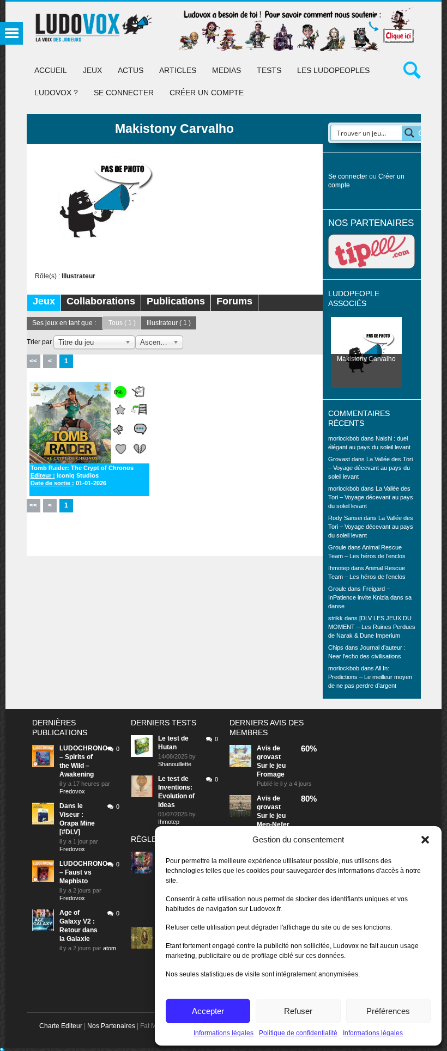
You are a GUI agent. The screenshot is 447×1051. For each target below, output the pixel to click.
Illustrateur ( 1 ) (169, 323)
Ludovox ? (56, 92)
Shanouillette (174, 764)
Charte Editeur (60, 1026)
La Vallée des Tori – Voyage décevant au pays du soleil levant (370, 468)
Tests (269, 70)
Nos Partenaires (111, 1026)
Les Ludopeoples (333, 70)
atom (109, 948)
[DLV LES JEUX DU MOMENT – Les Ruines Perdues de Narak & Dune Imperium (371, 627)
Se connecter (124, 92)
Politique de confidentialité (298, 1033)
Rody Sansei (345, 518)
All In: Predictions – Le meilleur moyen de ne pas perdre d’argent (370, 677)
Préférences (388, 1011)
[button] (425, 839)
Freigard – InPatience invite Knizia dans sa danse (370, 597)
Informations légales (223, 1033)
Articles (177, 70)
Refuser (298, 1011)
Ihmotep (338, 568)
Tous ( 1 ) (122, 323)
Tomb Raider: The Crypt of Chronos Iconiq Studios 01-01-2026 (82, 475)
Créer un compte (207, 92)
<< (33, 361)
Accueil (50, 70)
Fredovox (72, 791)
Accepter (208, 1011)
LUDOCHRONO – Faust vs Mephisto (83, 872)
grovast (269, 757)
